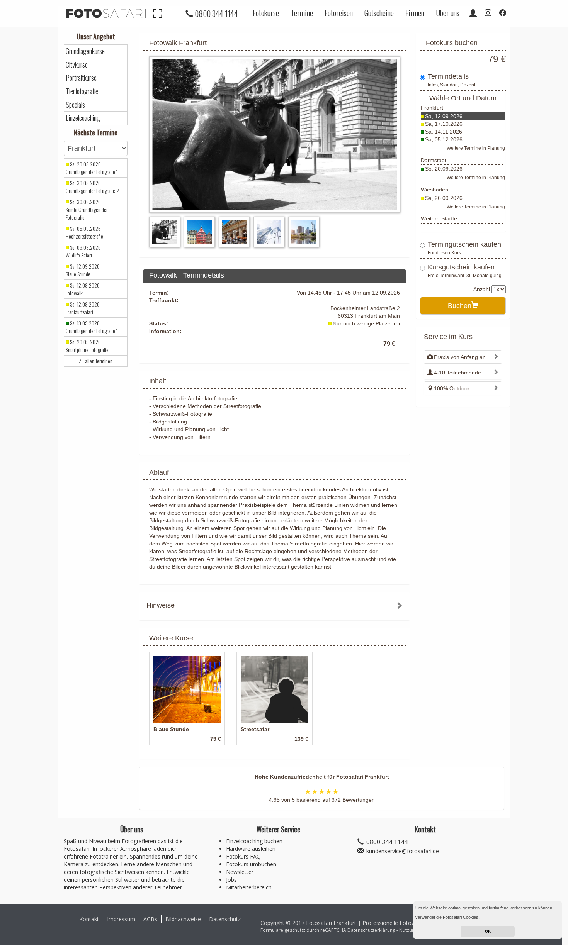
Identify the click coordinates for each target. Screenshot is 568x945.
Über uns (447, 13)
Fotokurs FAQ (243, 856)
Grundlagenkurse (85, 51)
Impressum (121, 919)
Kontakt (89, 919)
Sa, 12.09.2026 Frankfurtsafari (83, 308)
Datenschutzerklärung (371, 930)
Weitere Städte (439, 218)
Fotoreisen (339, 13)
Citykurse (77, 64)
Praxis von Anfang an (460, 357)
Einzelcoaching (83, 118)
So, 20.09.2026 (444, 169)
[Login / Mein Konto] (473, 12)
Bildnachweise (183, 919)
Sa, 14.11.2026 (443, 132)
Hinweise (160, 605)
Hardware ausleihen (250, 848)
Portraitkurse (81, 78)
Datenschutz (225, 919)
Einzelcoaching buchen (254, 841)
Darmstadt (433, 160)
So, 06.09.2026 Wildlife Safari (83, 251)
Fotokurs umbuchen (251, 864)
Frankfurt (432, 108)
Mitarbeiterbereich (249, 887)
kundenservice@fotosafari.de (402, 851)
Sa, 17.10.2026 (444, 124)
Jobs (231, 879)
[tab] (274, 606)
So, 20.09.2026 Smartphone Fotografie (87, 346)
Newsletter (239, 872)
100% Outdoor (451, 388)
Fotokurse (266, 13)
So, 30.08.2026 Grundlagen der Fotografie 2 (92, 187)
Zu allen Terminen (95, 361)
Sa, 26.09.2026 (444, 198)
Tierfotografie (82, 91)
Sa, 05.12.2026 (444, 139)
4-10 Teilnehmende (457, 372)
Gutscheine (379, 13)
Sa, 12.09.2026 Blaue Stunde (83, 270)
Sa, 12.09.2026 (444, 116)
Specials (75, 105)
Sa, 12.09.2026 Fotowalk (83, 289)
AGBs (150, 919)
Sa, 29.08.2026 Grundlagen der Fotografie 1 (92, 168)
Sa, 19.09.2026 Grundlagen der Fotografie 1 (92, 327)
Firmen (414, 13)
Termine (302, 13)
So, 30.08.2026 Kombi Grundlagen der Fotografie (87, 209)
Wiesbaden (434, 189)
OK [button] (488, 931)
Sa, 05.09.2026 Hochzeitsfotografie (84, 232)
